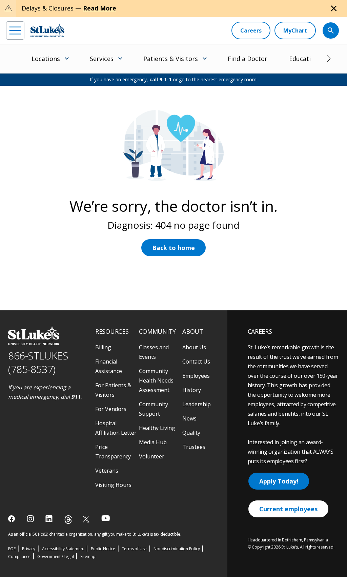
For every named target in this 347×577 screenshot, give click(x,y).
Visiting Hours (113, 485)
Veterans (106, 470)
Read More (99, 8)
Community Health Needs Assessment (156, 380)
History (191, 390)
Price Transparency (113, 451)
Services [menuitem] (102, 59)
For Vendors (110, 409)
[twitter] (87, 518)
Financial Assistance (108, 366)
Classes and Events (154, 352)
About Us (194, 347)
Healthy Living (157, 428)
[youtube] (105, 518)
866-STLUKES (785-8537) (38, 362)
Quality (191, 432)
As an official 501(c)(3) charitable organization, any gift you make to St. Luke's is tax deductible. (94, 534)
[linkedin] (49, 518)
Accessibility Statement (63, 549)
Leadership (196, 404)
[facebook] (12, 518)
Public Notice (103, 549)
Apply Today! (278, 481)
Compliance (19, 556)
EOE (11, 549)
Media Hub (153, 442)
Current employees (288, 509)
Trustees (193, 447)
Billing (103, 347)
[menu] (15, 30)
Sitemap (88, 556)
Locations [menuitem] (46, 59)
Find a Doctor (247, 59)
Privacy (28, 549)
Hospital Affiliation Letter (116, 427)
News (189, 418)
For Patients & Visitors (113, 390)
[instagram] (31, 518)
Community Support (153, 408)
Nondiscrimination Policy (177, 549)
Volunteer (151, 456)
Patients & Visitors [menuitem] (170, 59)
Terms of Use (134, 549)
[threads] (68, 519)
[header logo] (47, 30)
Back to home (173, 248)
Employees (196, 375)
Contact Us (196, 361)
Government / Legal (55, 556)
